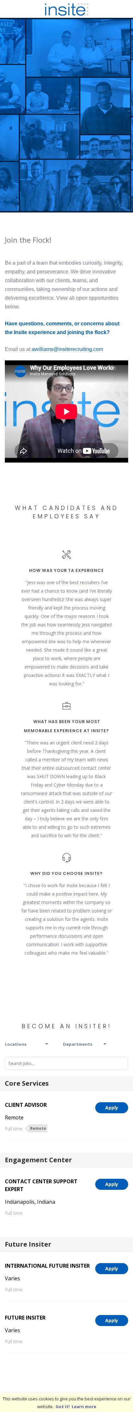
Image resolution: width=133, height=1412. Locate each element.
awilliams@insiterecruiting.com (67, 349)
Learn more (84, 1406)
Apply (111, 1107)
